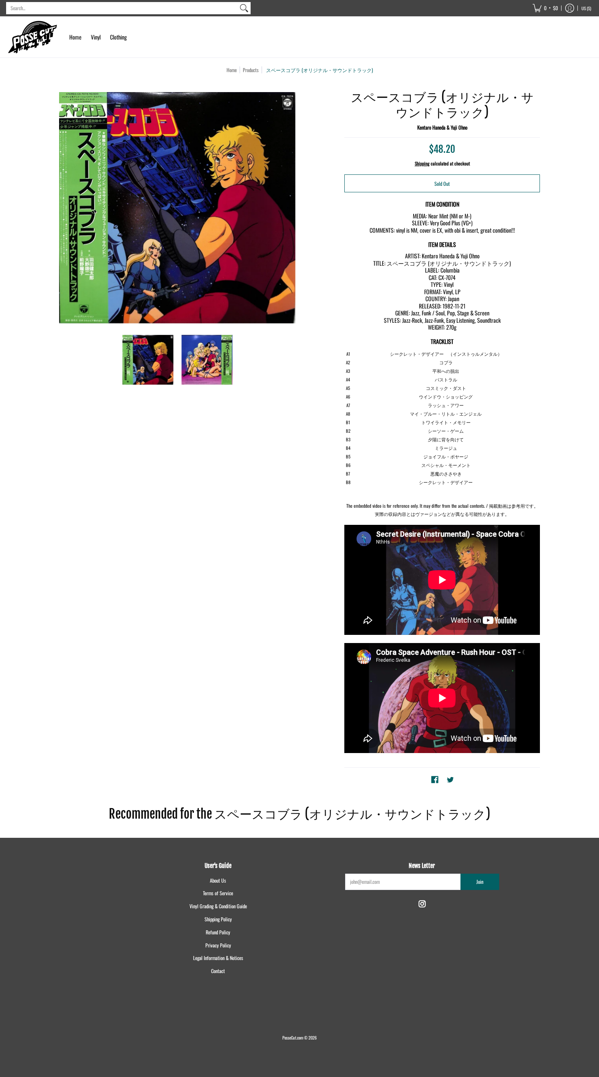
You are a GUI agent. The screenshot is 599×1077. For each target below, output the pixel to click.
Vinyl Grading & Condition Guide (218, 906)
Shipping (422, 163)
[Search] (244, 8)
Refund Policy (218, 932)
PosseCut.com (292, 1037)
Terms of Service (218, 893)
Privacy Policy (218, 945)
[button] (545, 8)
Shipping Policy (218, 919)
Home (232, 70)
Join (479, 881)
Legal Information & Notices (218, 958)
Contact (218, 971)
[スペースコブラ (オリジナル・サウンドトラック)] (147, 359)
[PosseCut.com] (32, 37)
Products (251, 70)
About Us (218, 880)
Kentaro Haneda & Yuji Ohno (442, 127)
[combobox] (122, 8)
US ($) (586, 8)
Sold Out (442, 183)
